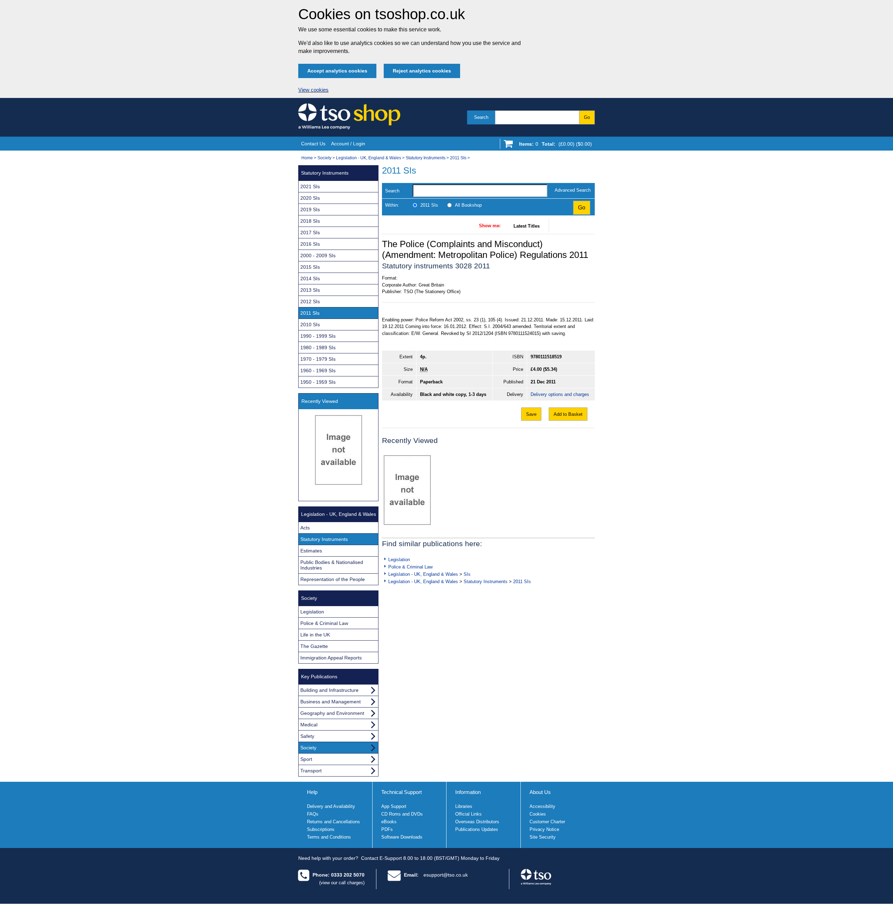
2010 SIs (310, 324)
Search (481, 117)
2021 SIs (310, 186)
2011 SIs (458, 157)
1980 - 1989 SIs (318, 347)
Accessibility (542, 806)
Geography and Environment (332, 713)
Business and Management (330, 701)
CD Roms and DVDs (402, 814)
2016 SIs (310, 244)
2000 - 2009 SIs (318, 255)
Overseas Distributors (477, 821)
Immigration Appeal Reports (331, 657)
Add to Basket (568, 414)
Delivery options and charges (560, 394)
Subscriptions (321, 829)
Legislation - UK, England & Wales (368, 157)
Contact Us (313, 143)
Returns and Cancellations (333, 821)
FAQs (312, 814)
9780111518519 (546, 356)
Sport (306, 759)
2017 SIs (310, 232)
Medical (308, 724)
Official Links (468, 814)
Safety (307, 736)
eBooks (389, 821)
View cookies (313, 90)
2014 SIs (310, 278)
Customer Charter (547, 821)
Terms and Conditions (329, 837)
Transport (311, 770)
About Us (540, 792)
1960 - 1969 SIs (318, 370)
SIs (467, 574)
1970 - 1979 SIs (318, 359)
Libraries (463, 806)
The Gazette (314, 646)
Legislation (399, 559)
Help (312, 792)
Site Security (543, 837)
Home (307, 157)
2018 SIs (310, 221)
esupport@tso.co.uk (445, 875)
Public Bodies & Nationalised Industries (331, 565)
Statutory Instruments (425, 157)
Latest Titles (526, 226)
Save (531, 414)
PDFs (387, 829)
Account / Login (348, 143)
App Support (393, 806)
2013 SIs (310, 290)
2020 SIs (310, 198)
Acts (305, 527)
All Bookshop (468, 205)
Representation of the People (332, 579)
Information (468, 792)
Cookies (538, 814)
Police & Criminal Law (410, 567)
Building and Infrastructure (329, 690)
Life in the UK (315, 634)
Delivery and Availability (331, 806)
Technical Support (401, 792)
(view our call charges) (342, 882)
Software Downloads (401, 837)
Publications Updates (476, 829)
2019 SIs (310, 209)
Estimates (311, 550)
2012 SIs (310, 301)
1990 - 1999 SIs (318, 336)
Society (324, 157)
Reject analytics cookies (422, 71)
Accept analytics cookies (337, 71)
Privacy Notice (544, 829)
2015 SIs (310, 267)
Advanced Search (573, 190)
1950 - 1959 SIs (318, 382)
